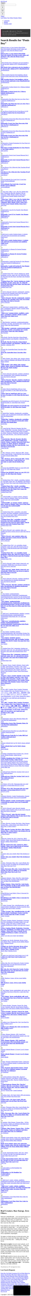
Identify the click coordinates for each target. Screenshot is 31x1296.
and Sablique (20, 935)
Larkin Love (4, 958)
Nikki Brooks (4, 849)
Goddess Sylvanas (6, 1281)
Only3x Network (5, 302)
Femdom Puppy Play (6, 287)
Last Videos (4, 18)
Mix (2, 354)
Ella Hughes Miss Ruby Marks (13, 1275)
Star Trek (13, 1281)
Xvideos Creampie (23, 1285)
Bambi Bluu (4, 424)
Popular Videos (18, 18)
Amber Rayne (12, 761)
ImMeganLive (4, 94)
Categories (7, 20)
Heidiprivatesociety (6, 1282)
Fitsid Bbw (14, 1282)
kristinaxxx (3, 858)
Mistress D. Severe (14, 765)
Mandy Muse (4, 951)
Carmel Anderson (17, 1090)
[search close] (2, 7)
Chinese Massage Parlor (11, 1276)
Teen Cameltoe (21, 1282)
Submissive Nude (5, 1284)
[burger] (2, 10)
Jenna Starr (3, 205)
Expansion (14, 1273)
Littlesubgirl (4, 973)
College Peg (24, 1279)
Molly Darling (4, 369)
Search (3, 3)
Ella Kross (7, 1290)
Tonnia (2, 408)
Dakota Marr (17, 1279)
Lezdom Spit (4, 1285)
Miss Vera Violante (24, 765)
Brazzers (3, 685)
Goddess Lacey (5, 1029)
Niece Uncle (10, 1279)
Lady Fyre (3, 873)
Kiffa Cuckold (16, 1278)
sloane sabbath (4, 749)
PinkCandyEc (4, 150)
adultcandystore (5, 738)
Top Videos (10, 18)
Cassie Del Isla (4, 448)
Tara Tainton (4, 609)
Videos (2, 16)
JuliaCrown (4, 244)
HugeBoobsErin (5, 70)
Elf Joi (19, 1273)
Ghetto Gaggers (5, 1287)
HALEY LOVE (5, 791)
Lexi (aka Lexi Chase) (10, 935)
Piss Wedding (13, 1287)
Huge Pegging (19, 1281)
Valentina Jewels (12, 951)
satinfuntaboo (4, 726)
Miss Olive (7, 764)
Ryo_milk (3, 714)
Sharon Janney (8, 1278)
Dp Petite (9, 1273)
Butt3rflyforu (4, 900)
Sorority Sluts (14, 1284)
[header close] (2, 14)
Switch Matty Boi (5, 767)
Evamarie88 (4, 803)
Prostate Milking (24, 1278)
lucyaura (3, 396)
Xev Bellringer (4, 1072)
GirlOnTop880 (4, 507)
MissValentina (4, 332)
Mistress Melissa (11, 762)
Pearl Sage (3, 1102)
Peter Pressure (14, 764)
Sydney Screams (5, 916)
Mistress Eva (21, 764)
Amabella (3, 1288)
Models (6, 22)
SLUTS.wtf (4, 1)
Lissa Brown (4, 114)
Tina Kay (3, 1090)
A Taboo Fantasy (5, 834)
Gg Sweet (25, 1284)
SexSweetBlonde (5, 187)
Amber (2, 935)
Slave (5, 762)
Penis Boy (3, 1273)
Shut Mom (21, 1276)
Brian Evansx (4, 58)
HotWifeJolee (4, 888)
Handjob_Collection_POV (8, 345)
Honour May (9, 1090)
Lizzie (2, 985)
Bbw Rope (9, 1288)
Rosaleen (10, 1285)
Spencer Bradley (5, 1017)
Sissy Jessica (19, 762)
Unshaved (20, 1284)
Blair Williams (4, 1148)
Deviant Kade (20, 761)
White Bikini (24, 1273)
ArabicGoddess (5, 1175)
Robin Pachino (4, 761)
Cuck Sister (4, 1279)
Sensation (15, 1285)
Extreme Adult (8, 23)
